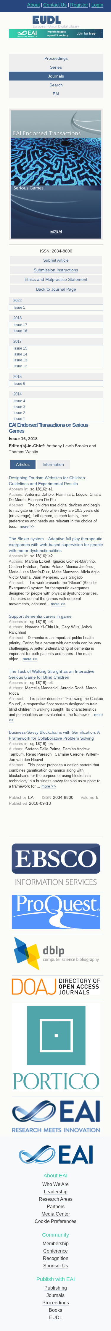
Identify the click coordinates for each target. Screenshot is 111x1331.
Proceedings (55, 1302)
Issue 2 (19, 413)
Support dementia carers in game (40, 616)
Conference (55, 1250)
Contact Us (55, 4)
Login (97, 4)
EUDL (55, 1317)
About (33, 4)
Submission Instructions (56, 270)
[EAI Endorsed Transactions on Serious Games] (56, 174)
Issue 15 (20, 348)
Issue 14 (20, 354)
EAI (56, 93)
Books (55, 1310)
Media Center (55, 1213)
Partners (56, 1206)
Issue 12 (20, 366)
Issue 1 (19, 307)
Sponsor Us (55, 1265)
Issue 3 (19, 407)
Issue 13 (20, 360)
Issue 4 (19, 401)
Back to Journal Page (56, 289)
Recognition (55, 1258)
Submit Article (56, 260)
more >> (27, 526)
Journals (55, 1295)
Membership (56, 1243)
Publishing (55, 1287)
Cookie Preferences (55, 1221)
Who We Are (55, 1184)
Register (79, 4)
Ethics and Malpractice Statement (56, 279)
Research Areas (56, 1199)
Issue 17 (20, 325)
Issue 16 (20, 331)
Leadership (55, 1191)
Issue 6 (19, 384)
